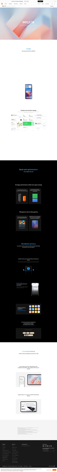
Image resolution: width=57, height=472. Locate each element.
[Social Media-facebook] (43, 446)
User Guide (4, 447)
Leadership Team (14, 447)
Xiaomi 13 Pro (9, 6)
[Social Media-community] (51, 446)
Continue (40, 1)
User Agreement (14, 450)
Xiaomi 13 (14, 6)
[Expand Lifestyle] (22, 4)
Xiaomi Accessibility (15, 458)
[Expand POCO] (26, 4)
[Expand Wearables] (12, 4)
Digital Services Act (5, 459)
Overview (51, 6)
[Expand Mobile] (7, 4)
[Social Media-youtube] (45, 446)
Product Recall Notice (5, 455)
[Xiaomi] (2, 3)
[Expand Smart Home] (18, 4)
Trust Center (14, 456)
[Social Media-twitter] (47, 446)
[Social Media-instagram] (49, 446)
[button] (55, 1)
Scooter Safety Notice (5, 453)
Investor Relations (14, 453)
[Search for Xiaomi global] (52, 4)
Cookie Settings (49, 469)
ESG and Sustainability (15, 455)
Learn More (21, 470)
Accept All (54, 469)
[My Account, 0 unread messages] (54, 4)
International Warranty (5, 450)
